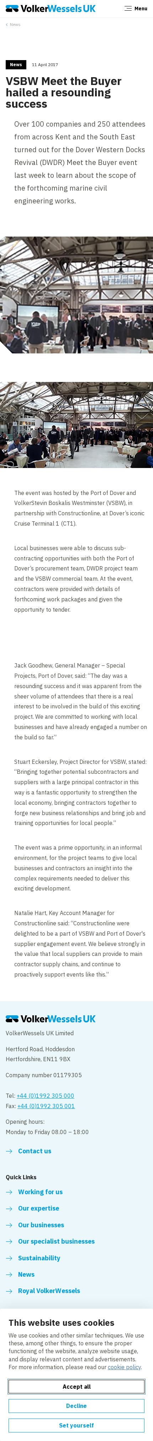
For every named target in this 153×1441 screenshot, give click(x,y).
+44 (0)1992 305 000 (45, 1095)
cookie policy (124, 1367)
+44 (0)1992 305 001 (46, 1106)
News (15, 24)
